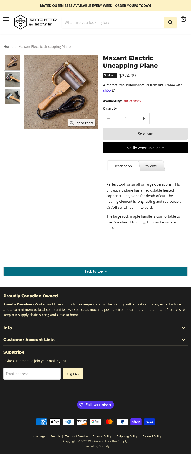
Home (8, 47)
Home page (37, 436)
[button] (12, 62)
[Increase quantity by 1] (144, 118)
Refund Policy (152, 436)
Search (55, 436)
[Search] (170, 22)
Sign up (73, 373)
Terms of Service (76, 436)
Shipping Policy (127, 436)
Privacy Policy (102, 436)
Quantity (110, 108)
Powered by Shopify (95, 446)
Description (122, 165)
